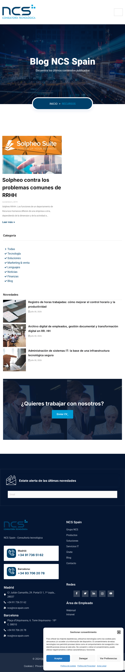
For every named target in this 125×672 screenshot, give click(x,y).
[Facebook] (76, 594)
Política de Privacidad (86, 666)
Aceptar (58, 658)
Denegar (83, 658)
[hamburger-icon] (118, 12)
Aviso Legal (101, 666)
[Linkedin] (94, 594)
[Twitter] (85, 594)
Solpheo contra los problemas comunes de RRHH (31, 187)
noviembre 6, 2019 (10, 202)
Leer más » (8, 222)
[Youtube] (111, 594)
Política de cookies (68, 666)
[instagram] (102, 594)
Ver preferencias (108, 658)
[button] (118, 632)
